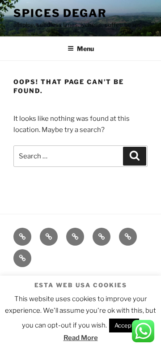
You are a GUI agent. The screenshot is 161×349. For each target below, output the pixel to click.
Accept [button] (124, 325)
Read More (81, 338)
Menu (85, 48)
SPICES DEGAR (60, 13)
